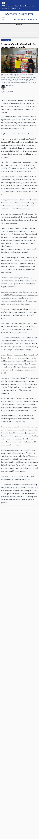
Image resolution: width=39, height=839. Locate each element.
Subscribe (33, 19)
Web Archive (6, 40)
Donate (22, 19)
